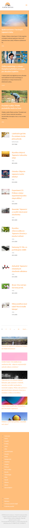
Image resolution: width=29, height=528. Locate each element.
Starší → (25, 329)
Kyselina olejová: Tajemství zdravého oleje (19, 155)
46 (18, 329)
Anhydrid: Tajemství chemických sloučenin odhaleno (19, 268)
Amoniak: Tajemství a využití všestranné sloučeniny (19, 212)
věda (3, 46)
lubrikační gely (15, 141)
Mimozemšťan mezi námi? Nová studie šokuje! (19, 306)
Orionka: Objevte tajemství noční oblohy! (18, 174)
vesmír (3, 85)
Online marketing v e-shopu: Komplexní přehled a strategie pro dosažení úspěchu (13, 69)
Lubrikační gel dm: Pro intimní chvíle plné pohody (19, 136)
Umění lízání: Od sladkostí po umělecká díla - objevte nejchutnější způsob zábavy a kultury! (14, 364)
